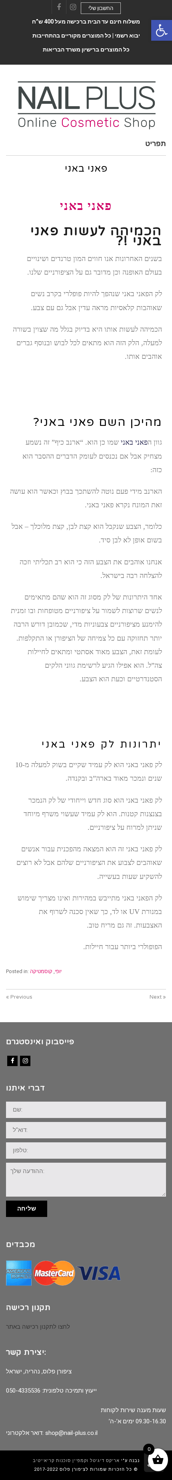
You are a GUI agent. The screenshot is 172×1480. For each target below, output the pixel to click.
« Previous (19, 997)
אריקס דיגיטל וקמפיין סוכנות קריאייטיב (76, 1460)
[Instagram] (25, 1061)
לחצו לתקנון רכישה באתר (38, 1326)
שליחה (26, 1208)
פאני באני (133, 442)
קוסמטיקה (41, 971)
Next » (158, 997)
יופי (58, 971)
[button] (161, 30)
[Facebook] (12, 1061)
